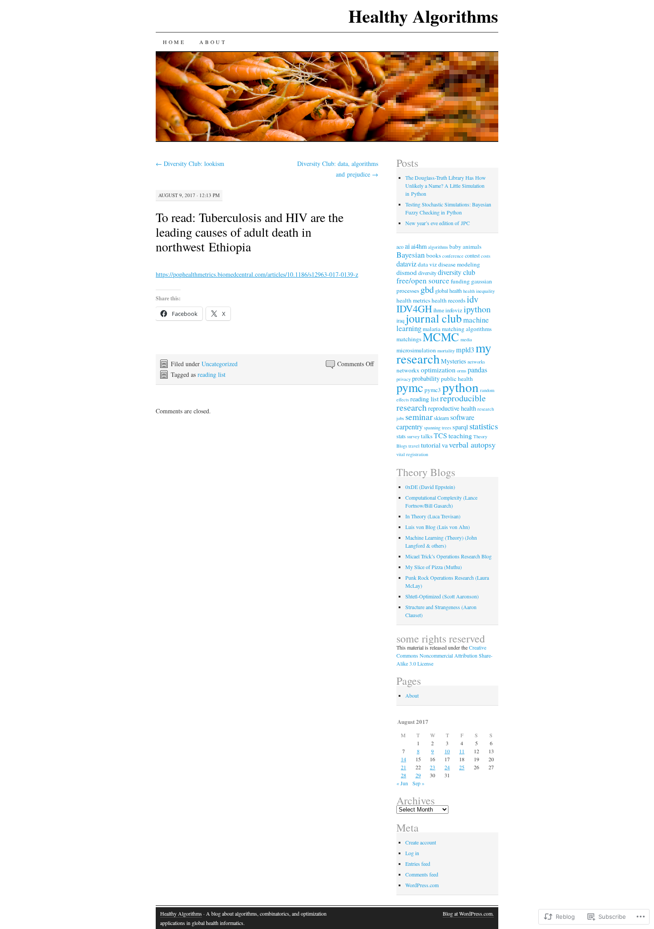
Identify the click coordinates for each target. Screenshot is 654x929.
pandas (477, 370)
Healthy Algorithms (423, 16)
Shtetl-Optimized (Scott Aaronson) (442, 596)
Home (174, 41)
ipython (477, 309)
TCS (440, 435)
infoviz (453, 310)
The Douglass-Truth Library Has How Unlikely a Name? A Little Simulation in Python (445, 185)
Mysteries (453, 361)
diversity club (456, 272)
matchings (408, 339)
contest (472, 255)
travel (414, 446)
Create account (420, 842)
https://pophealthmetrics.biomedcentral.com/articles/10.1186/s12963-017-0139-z (257, 274)
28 (403, 775)
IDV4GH (414, 308)
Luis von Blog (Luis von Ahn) (437, 526)
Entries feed (417, 863)
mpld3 (465, 350)
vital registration (412, 454)
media (466, 339)
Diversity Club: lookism (190, 163)
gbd (427, 289)
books (433, 255)
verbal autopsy (472, 444)
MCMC (441, 336)
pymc (409, 387)
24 (447, 767)
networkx (408, 370)
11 (461, 751)
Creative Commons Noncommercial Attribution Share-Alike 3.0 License (444, 655)
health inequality (479, 291)
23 (432, 767)
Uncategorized (220, 363)
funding (460, 281)
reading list (212, 374)
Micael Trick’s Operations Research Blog (448, 556)
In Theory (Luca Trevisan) (432, 516)
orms (461, 371)
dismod (406, 272)
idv (472, 299)
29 (418, 775)
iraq (400, 320)
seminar (418, 416)
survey (413, 436)
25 (461, 767)
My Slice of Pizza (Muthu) (433, 566)
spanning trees (437, 427)
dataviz (406, 264)
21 (403, 767)
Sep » (418, 783)
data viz (427, 264)
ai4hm (419, 246)
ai (407, 246)
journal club (434, 318)
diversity (427, 272)
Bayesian (410, 255)
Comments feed (421, 874)
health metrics (413, 300)
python (460, 387)
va (445, 445)
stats (401, 436)
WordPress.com (422, 885)
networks (476, 362)
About (212, 41)
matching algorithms (467, 329)
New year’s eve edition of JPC (437, 222)
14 (403, 759)
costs (485, 256)
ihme (438, 310)
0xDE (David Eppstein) (430, 486)
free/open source (422, 280)
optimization (438, 369)
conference (453, 256)
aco (400, 246)
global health (448, 290)
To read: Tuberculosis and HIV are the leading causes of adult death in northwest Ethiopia (249, 232)
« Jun (402, 783)
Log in (412, 852)
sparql (460, 427)
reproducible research (441, 402)
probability (426, 378)
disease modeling (459, 264)
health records (448, 300)
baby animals (465, 246)
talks (426, 436)
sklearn (441, 417)
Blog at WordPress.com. (468, 913)
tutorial (430, 444)
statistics (483, 426)
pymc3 (432, 390)
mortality (446, 350)
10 (447, 751)
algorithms (438, 247)
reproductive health (452, 408)
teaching (460, 435)
